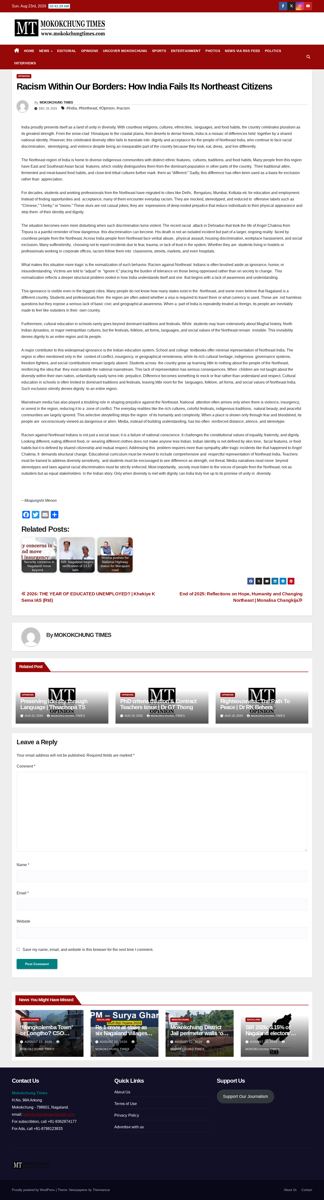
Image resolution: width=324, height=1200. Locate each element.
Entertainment (186, 51)
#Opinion (107, 108)
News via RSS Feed (242, 51)
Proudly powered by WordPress (34, 1190)
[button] (308, 57)
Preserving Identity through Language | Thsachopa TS (54, 704)
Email (23, 893)
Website (23, 921)
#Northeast (88, 108)
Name (23, 865)
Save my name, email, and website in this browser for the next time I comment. (88, 950)
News (45, 51)
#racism (123, 108)
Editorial (66, 51)
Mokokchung (30, 1019)
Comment (26, 766)
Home (29, 51)
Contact (306, 1190)
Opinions (89, 51)
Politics (273, 51)
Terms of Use (125, 1104)
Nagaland (103, 1019)
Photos (212, 51)
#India (71, 108)
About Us (122, 1092)
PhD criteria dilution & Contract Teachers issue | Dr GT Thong (158, 704)
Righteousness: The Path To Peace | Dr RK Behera (255, 704)
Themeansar (101, 1190)
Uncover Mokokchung (125, 51)
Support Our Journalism (245, 1096)
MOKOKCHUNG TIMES (56, 102)
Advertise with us (129, 1127)
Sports (159, 51)
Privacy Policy (126, 1115)
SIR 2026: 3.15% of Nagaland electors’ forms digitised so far (271, 1033)
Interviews (25, 63)
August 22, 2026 (39, 1041)
